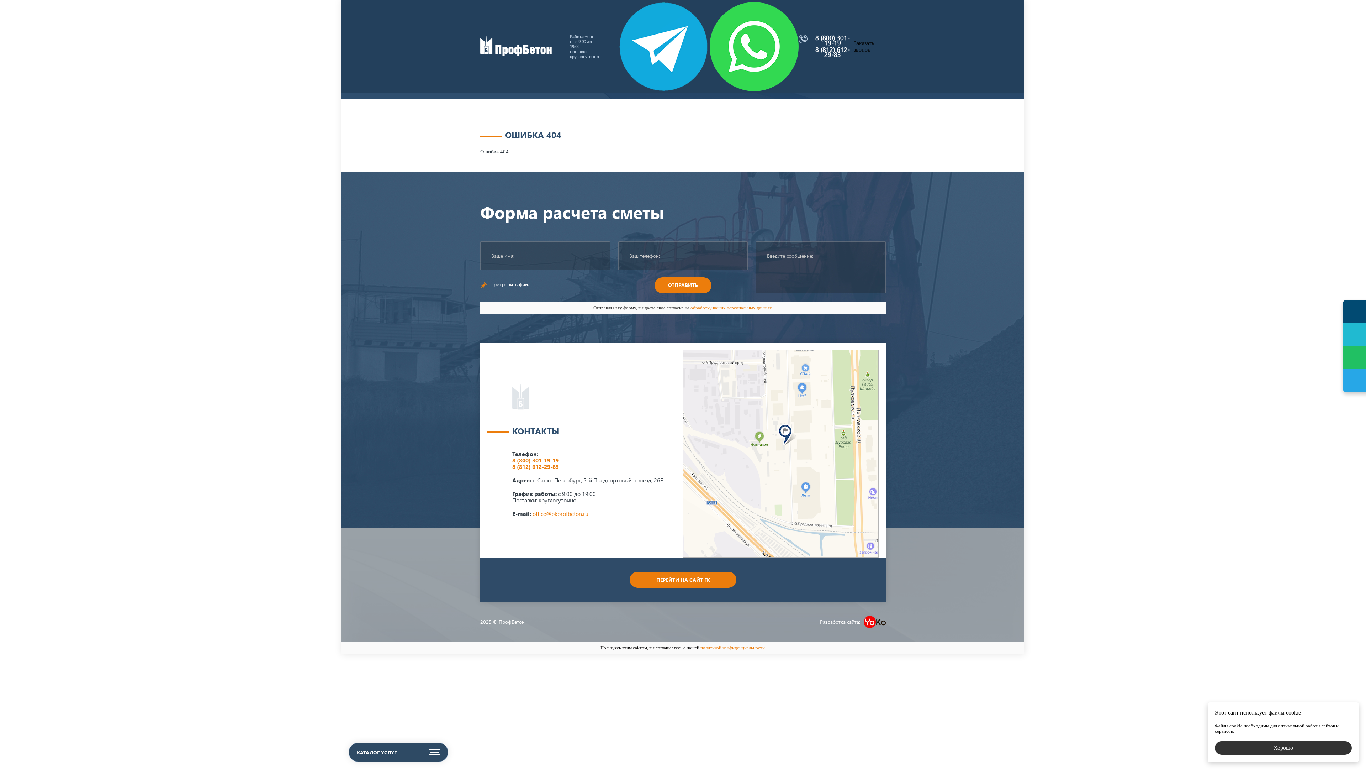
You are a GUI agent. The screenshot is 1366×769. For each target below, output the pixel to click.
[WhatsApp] (1354, 357)
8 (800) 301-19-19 (832, 40)
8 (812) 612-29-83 (832, 52)
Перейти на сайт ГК (683, 579)
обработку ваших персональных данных (731, 307)
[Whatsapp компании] (754, 46)
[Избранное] (1354, 334)
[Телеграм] (1354, 380)
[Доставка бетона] (516, 54)
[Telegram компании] (663, 46)
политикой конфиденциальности (732, 647)
